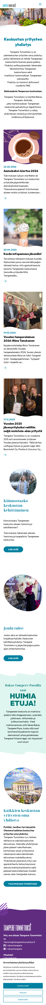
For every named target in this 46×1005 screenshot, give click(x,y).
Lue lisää (13, 549)
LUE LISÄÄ (13, 658)
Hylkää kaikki (23, 999)
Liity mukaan (10, 957)
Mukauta (23, 992)
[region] (23, 981)
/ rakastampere (13, 945)
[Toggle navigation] (40, 4)
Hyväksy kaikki (23, 986)
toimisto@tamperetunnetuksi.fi (19, 942)
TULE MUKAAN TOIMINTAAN (22, 884)
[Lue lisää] (5, 198)
